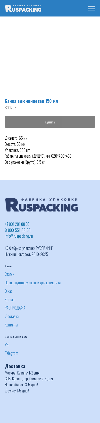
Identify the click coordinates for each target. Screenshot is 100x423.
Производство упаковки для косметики (33, 282)
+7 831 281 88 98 (17, 224)
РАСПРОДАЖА (15, 308)
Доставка (12, 316)
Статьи (9, 274)
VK (6, 345)
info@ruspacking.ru (19, 236)
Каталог (10, 299)
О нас (9, 291)
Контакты (11, 325)
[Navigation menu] (91, 8)
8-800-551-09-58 (18, 230)
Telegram (11, 353)
